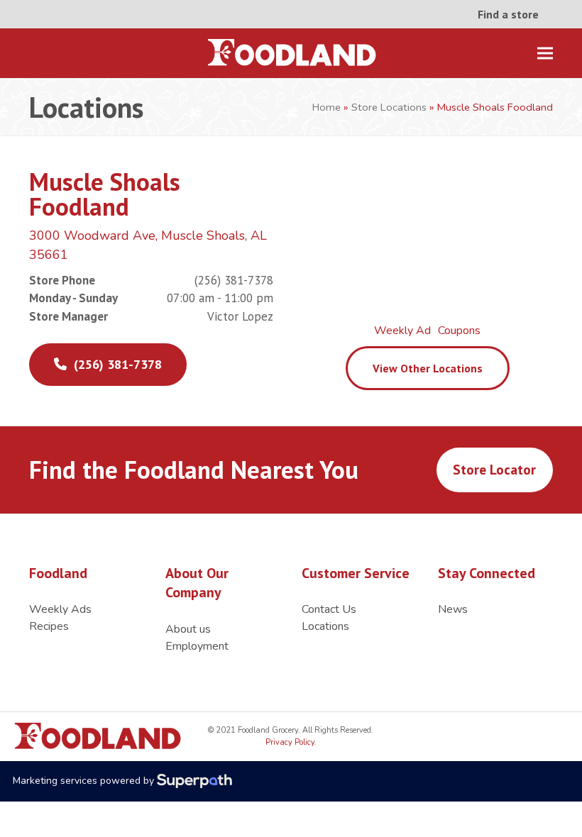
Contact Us (329, 609)
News (453, 609)
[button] (545, 54)
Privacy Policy (289, 742)
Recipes (49, 626)
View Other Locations (428, 368)
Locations (325, 626)
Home (326, 107)
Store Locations (389, 107)
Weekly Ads (60, 609)
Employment (197, 646)
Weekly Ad (402, 330)
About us (188, 629)
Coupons (459, 330)
